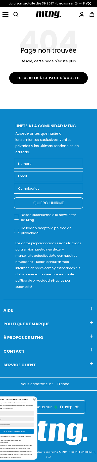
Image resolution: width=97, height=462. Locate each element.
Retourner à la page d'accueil (48, 78)
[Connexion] (81, 14)
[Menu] (5, 14)
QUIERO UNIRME (48, 203)
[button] (15, 14)
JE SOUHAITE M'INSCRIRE (45, 431)
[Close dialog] (65, 399)
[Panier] (92, 14)
